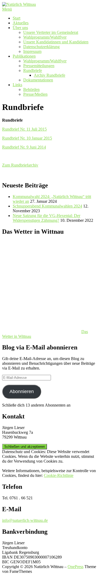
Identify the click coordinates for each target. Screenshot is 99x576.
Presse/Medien (35, 94)
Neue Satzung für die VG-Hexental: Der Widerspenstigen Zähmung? (46, 218)
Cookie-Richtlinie (58, 475)
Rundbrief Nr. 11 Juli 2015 (24, 129)
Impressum (32, 51)
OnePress (75, 566)
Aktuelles (21, 23)
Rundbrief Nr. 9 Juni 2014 (24, 147)
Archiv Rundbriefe (49, 75)
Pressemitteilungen (38, 65)
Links (17, 84)
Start (16, 18)
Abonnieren (22, 391)
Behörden (31, 89)
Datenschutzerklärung (41, 46)
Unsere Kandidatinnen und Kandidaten (55, 42)
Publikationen (24, 56)
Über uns (20, 27)
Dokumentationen (38, 80)
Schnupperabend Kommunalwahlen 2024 (47, 206)
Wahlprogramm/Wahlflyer (45, 37)
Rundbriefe (32, 70)
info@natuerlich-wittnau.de (25, 520)
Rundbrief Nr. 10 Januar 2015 (27, 138)
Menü (7, 9)
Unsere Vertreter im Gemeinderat (50, 32)
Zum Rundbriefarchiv (20, 165)
